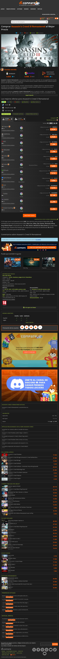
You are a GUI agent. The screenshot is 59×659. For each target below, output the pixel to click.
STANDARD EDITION (18, 114)
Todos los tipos (6, 114)
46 (3, 143)
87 (3, 151)
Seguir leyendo (29, 95)
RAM (3, 294)
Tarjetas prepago (10, 9)
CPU (3, 291)
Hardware (33, 9)
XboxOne (26, 102)
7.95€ (53, 180)
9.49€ (53, 209)
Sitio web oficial (6, 275)
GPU (3, 296)
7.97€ (53, 188)
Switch (17, 102)
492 (4, 209)
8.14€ (53, 195)
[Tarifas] (51, 123)
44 (3, 135)
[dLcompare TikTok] (54, 650)
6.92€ (53, 137)
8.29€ (53, 201)
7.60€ (53, 166)
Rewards (26, 9)
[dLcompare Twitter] (34, 650)
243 (4, 201)
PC (4, 102)
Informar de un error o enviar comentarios (46, 219)
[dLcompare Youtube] (50, 650)
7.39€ (53, 151)
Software (19, 9)
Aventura (15, 277)
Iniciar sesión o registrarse (49, 14)
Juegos (2, 9)
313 (4, 187)
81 (3, 172)
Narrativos (29, 277)
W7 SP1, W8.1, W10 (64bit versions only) (15, 289)
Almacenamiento (34, 297)
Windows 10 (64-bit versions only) (41, 289)
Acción (10, 277)
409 (4, 128)
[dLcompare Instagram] (42, 650)
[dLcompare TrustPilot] (46, 650)
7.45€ (53, 158)
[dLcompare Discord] (44, 654)
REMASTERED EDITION (32, 114)
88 (3, 157)
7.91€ (53, 173)
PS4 (10, 102)
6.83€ (53, 129)
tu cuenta (38, 239)
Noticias (40, 9)
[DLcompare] (6, 649)
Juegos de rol (22, 277)
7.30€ (53, 144)
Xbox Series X (36, 102)
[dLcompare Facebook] (38, 650)
